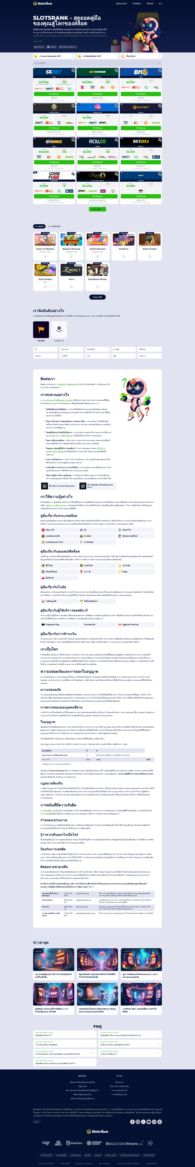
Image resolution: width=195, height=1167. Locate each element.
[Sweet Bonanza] (97, 246)
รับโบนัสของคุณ (54, 94)
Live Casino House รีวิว (97, 200)
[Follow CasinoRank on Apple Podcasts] (159, 1122)
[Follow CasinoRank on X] (143, 1122)
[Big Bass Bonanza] (71, 246)
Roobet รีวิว (141, 132)
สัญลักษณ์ (82, 1086)
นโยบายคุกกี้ (65, 1163)
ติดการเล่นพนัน (104, 1163)
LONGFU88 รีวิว (54, 200)
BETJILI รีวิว (141, 166)
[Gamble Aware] (124, 1143)
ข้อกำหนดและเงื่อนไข (46, 1163)
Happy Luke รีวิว (97, 132)
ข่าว (160, 3)
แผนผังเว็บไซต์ (151, 1163)
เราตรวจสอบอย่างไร (119, 1090)
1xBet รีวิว (54, 98)
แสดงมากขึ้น (96, 209)
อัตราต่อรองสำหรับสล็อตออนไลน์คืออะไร (82, 1090)
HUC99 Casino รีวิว (54, 132)
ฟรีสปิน (53, 435)
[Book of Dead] (150, 246)
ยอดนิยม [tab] (41, 226)
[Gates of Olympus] (45, 246)
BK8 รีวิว (141, 98)
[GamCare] (74, 1143)
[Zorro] (71, 276)
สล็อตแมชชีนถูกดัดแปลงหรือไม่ (82, 1082)
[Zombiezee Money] (97, 276)
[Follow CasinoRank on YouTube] (148, 1122)
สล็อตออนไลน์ (121, 3)
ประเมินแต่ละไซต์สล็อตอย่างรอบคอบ (58, 400)
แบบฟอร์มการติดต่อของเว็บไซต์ (69, 384)
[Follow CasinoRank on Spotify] (154, 1122)
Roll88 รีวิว (97, 166)
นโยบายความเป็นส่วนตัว (119, 1086)
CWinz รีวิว (54, 166)
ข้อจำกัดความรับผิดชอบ (84, 1163)
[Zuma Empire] (45, 276)
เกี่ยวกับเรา (119, 1082)
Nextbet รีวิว (140, 200)
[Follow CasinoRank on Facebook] (132, 1122)
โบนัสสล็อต (136, 3)
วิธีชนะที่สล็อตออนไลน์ (82, 1094)
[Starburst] (123, 246)
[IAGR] (46, 1143)
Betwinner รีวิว (97, 98)
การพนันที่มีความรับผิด (49, 810)
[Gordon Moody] (94, 1143)
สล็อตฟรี (150, 3)
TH (36, 1122)
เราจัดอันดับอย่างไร (119, 1094)
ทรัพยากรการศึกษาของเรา (56, 505)
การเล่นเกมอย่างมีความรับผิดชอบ (127, 1163)
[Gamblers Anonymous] (58, 1143)
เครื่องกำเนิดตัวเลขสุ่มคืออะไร (82, 1098)
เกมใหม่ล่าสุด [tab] (55, 226)
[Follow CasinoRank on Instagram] (138, 1122)
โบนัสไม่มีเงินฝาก (67, 435)
